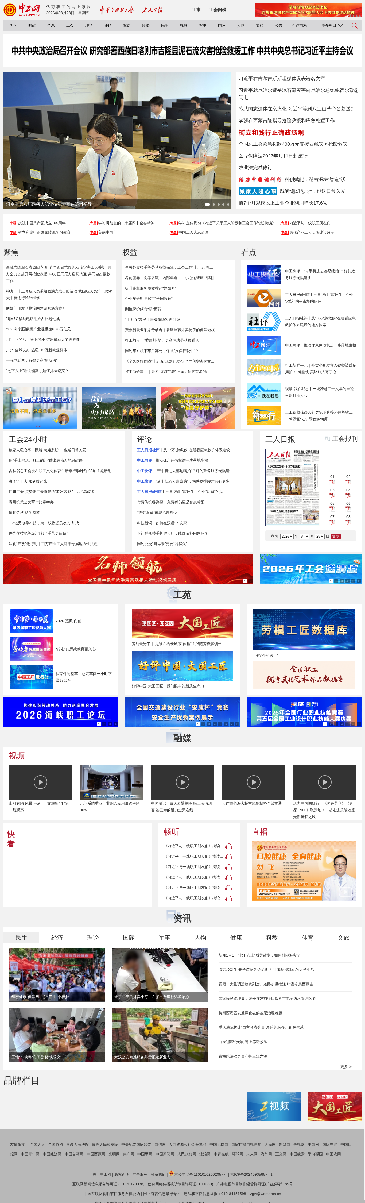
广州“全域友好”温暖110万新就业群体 (36, 350)
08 (348, 517)
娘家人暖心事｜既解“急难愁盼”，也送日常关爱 (47, 450)
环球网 (237, 1154)
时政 (32, 25)
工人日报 (280, 439)
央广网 (128, 1154)
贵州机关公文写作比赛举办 (31, 502)
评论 (108, 25)
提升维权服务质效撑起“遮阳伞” (150, 288)
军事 (203, 25)
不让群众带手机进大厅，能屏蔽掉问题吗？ (172, 533)
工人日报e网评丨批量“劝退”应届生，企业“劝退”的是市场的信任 (319, 297)
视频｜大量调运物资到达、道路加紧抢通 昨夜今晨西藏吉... (267, 984)
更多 (344, 1067)
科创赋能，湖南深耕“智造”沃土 (317, 179)
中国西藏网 (96, 1154)
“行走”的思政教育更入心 (76, 649)
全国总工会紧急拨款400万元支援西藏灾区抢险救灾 (293, 144)
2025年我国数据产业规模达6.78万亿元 (38, 329)
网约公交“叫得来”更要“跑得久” (162, 544)
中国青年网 (30, 1154)
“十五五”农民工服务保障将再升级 (152, 319)
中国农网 (333, 1154)
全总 (51, 25)
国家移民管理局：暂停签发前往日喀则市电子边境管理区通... (269, 998)
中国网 (313, 1144)
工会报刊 (345, 438)
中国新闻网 (165, 1154)
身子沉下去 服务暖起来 (28, 481)
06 (348, 503)
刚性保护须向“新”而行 (143, 309)
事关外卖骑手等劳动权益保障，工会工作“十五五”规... (169, 267)
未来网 (252, 1154)
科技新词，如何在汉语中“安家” (162, 523)
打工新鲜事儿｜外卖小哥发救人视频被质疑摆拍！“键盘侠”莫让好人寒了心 (320, 368)
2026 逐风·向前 (68, 621)
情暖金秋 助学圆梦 (24, 512)
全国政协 (55, 1144)
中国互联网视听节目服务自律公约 (112, 1194)
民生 (165, 25)
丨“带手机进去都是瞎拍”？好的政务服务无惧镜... (185, 471)
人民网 (270, 1144)
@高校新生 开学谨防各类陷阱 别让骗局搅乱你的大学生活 (266, 969)
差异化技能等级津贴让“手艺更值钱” (38, 533)
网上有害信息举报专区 (162, 1194)
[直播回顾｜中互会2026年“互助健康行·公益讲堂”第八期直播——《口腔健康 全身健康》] (304, 871)
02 (348, 477)
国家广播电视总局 (246, 1144)
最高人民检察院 (105, 1144)
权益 (127, 25)
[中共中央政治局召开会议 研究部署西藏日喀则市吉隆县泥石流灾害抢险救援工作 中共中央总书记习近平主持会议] (182, 55)
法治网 (205, 1154)
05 (332, 503)
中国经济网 (52, 1154)
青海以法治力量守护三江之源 (243, 1056)
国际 (222, 25)
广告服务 (140, 1174)
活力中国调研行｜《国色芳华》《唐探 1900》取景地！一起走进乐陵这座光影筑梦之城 (324, 810)
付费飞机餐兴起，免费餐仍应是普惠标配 (170, 502)
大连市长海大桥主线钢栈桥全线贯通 (252, 803)
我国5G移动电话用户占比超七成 (33, 319)
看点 (248, 252)
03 (332, 490)
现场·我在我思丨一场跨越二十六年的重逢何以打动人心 (319, 392)
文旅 (259, 25)
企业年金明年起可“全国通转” (149, 298)
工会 (70, 25)
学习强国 (315, 1154)
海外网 (266, 1154)
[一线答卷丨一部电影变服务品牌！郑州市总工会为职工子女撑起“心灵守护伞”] (198, 408)
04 (348, 490)
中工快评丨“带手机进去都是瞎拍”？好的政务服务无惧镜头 (320, 274)
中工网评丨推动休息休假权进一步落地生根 (320, 345)
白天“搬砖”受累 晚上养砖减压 (243, 1042)
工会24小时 (28, 439)
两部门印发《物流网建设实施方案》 (36, 308)
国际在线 (329, 1144)
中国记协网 (218, 1144)
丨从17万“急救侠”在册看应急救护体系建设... (185, 450)
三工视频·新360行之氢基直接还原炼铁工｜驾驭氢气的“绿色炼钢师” (319, 415)
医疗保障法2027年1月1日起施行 (273, 156)
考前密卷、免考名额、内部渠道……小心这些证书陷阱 (170, 278)
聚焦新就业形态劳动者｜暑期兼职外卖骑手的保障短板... (171, 330)
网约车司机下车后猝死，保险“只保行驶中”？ (162, 351)
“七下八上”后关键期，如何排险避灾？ (37, 371)
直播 (260, 831)
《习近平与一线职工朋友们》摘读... (193, 846)
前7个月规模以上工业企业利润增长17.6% (283, 203)
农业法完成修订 (255, 167)
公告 (278, 25)
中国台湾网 (74, 1154)
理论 (89, 25)
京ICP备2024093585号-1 (251, 1174)
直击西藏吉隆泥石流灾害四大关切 (77, 267)
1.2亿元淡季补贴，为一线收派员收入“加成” (44, 523)
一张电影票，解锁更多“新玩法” (31, 360)
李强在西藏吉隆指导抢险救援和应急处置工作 (287, 120)
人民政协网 (186, 1154)
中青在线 (221, 1154)
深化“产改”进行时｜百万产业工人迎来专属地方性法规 (53, 544)
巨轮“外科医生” (265, 655)
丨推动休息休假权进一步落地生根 (172, 460)
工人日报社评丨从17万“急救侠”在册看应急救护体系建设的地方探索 (320, 321)
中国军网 (144, 1154)
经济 (146, 25)
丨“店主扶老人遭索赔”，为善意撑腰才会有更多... (185, 481)
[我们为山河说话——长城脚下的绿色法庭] (119, 408)
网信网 (160, 1144)
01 (332, 477)
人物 (240, 25)
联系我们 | (159, 1174)
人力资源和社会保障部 (187, 1144)
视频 (184, 25)
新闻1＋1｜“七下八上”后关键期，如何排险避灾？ (259, 955)
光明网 (114, 1154)
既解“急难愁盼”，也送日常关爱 (312, 191)
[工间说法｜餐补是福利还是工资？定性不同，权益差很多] (40, 408)
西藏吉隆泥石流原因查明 (26, 267)
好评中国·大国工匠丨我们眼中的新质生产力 (168, 686)
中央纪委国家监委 (136, 1144)
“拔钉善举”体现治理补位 (157, 512)
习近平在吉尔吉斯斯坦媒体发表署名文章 (282, 78)
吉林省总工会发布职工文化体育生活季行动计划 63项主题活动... (62, 471)
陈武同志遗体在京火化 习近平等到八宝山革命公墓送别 (297, 108)
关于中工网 (101, 1174)
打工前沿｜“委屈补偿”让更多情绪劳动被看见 (162, 340)
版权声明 (121, 1174)
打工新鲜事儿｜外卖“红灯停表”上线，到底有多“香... (168, 371)
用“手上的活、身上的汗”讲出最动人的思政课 (43, 339)
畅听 (172, 831)
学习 (13, 25)
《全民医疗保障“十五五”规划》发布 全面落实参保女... (169, 361)
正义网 (280, 1154)
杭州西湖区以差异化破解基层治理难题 (250, 1013)
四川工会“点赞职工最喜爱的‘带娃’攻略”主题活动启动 (52, 491)
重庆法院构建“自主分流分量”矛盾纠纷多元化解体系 (261, 1027)
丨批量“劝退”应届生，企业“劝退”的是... (181, 491)
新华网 (284, 1144)
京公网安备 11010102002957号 (200, 1174)
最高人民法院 (77, 1144)
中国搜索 (297, 1154)
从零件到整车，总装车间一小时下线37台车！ (84, 677)
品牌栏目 (21, 1080)
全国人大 (37, 1144)
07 (332, 517)
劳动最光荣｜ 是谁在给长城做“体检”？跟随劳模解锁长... (178, 644)
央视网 (299, 1144)
